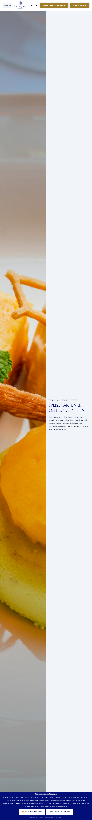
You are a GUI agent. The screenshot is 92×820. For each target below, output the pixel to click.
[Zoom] (23, 415)
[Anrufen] (37, 5)
